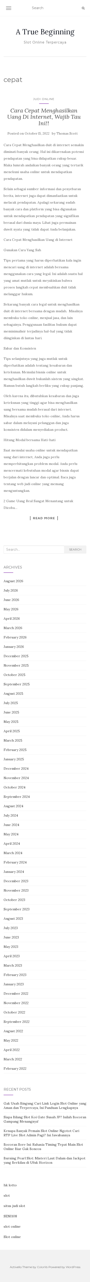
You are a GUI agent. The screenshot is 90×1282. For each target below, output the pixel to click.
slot (7, 1195)
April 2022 (12, 1050)
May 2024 (11, 834)
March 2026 (13, 628)
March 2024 (13, 853)
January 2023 (14, 984)
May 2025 (11, 721)
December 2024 (16, 768)
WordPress (73, 1267)
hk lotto (10, 1185)
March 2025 (13, 740)
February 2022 (15, 1068)
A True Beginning (45, 31)
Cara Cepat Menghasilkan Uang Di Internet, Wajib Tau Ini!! (44, 117)
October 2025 (14, 675)
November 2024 (16, 778)
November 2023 (16, 890)
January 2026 (14, 646)
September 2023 (17, 909)
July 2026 (11, 590)
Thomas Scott (67, 133)
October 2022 (14, 1012)
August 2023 (13, 918)
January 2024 (14, 871)
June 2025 (11, 712)
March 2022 (13, 1059)
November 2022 (16, 1003)
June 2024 (11, 825)
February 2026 (15, 637)
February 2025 (15, 750)
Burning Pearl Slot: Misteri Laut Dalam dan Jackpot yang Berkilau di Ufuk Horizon (44, 1160)
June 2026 (11, 600)
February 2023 (15, 975)
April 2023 (12, 956)
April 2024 (12, 843)
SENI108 (10, 1216)
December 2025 (16, 656)
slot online (12, 1226)
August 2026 (13, 581)
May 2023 (11, 946)
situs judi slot (14, 1206)
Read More (44, 518)
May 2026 (11, 609)
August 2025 (13, 693)
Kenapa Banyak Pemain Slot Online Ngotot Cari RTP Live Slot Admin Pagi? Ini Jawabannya (41, 1133)
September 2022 (17, 1021)
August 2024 (13, 806)
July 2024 (11, 815)
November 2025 (16, 665)
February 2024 (15, 862)
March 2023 (13, 965)
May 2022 (11, 1040)
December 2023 (16, 881)
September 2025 (17, 684)
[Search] (83, 8)
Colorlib (42, 1267)
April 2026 (12, 618)
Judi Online (43, 99)
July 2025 (11, 703)
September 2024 (17, 796)
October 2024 (14, 787)
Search (75, 549)
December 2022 (16, 993)
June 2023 (11, 937)
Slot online (12, 1237)
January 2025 (14, 759)
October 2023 (14, 900)
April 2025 (12, 731)
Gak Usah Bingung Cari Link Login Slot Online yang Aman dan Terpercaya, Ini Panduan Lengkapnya (45, 1105)
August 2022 (13, 1031)
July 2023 (11, 928)
